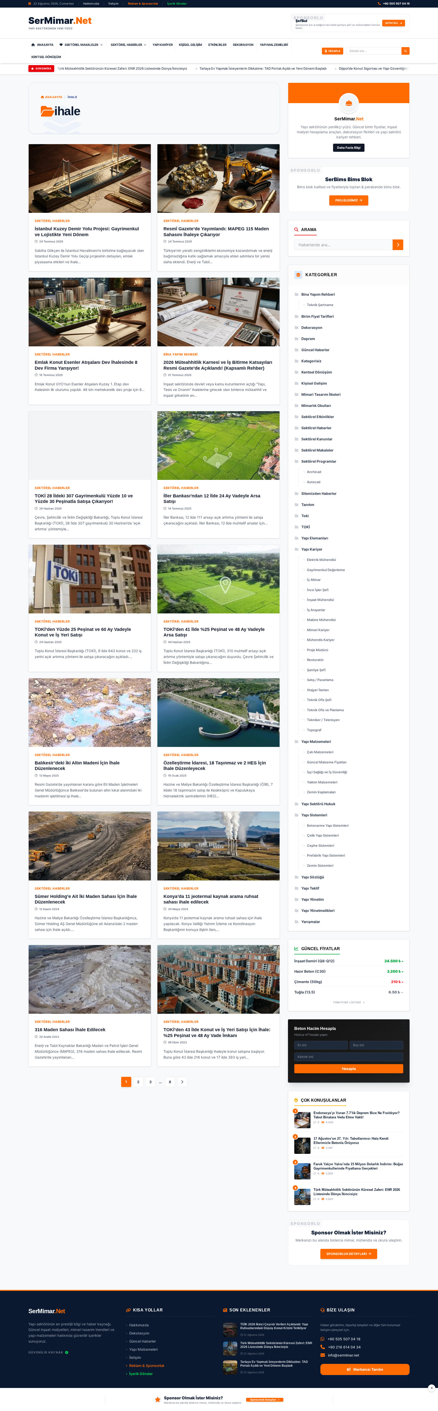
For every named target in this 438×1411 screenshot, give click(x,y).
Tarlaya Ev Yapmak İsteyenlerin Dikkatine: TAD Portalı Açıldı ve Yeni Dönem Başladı (183, 68)
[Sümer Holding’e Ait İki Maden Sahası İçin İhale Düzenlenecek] (90, 846)
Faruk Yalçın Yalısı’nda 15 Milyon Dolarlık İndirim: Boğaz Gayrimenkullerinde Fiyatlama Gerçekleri (358, 1166)
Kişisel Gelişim (190, 45)
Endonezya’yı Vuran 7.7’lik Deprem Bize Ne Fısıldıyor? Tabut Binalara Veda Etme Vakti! (357, 1115)
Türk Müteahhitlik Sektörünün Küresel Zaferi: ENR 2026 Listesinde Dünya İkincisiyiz (357, 1192)
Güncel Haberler (142, 1341)
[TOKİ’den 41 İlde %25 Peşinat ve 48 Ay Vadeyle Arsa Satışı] (218, 579)
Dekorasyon (243, 45)
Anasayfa (45, 45)
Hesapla (349, 1068)
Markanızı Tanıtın (368, 1369)
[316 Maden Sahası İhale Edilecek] (90, 979)
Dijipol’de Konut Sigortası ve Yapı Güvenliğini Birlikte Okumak (306, 68)
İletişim (113, 3)
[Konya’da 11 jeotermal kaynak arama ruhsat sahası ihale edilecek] (218, 846)
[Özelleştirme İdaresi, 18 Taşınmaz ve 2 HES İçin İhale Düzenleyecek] (218, 712)
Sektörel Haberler (126, 45)
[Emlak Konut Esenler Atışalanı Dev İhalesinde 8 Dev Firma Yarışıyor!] (90, 312)
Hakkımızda (91, 3)
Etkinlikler (217, 45)
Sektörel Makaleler (81, 45)
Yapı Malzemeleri (274, 45)
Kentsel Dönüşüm (46, 57)
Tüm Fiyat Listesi (347, 1002)
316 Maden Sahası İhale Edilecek (70, 1029)
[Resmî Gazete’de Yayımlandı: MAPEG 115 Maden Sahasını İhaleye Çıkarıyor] (218, 178)
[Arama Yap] (406, 51)
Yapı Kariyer (163, 45)
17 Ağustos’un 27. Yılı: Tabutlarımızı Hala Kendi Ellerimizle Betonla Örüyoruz (351, 1140)
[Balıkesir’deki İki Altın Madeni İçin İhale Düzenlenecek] (90, 712)
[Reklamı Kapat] (431, 1388)
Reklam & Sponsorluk (143, 3)
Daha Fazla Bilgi (348, 147)
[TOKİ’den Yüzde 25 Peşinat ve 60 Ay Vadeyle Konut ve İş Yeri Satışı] (90, 579)
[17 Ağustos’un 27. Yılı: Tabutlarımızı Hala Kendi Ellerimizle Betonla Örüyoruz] (302, 1146)
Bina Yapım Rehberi (180, 354)
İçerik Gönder (177, 3)
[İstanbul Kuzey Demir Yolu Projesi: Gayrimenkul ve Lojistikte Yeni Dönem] (90, 178)
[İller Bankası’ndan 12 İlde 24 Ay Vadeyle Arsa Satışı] (218, 445)
